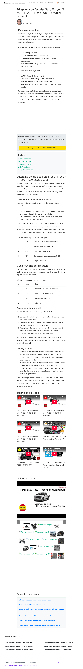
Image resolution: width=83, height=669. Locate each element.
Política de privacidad (25, 665)
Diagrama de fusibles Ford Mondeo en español (19, 649)
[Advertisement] (41, 122)
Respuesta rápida (24, 159)
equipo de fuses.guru (58, 662)
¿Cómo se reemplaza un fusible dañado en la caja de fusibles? (37, 620)
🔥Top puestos (60, 2)
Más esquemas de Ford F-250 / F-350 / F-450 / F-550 (42, 148)
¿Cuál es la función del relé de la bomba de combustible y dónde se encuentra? (41, 609)
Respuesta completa (25, 161)
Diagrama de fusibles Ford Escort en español (58, 646)
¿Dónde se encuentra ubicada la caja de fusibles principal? (36, 600)
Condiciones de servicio (11, 665)
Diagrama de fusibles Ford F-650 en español (57, 649)
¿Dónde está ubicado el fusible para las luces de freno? (35, 616)
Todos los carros (33, 2)
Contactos (51, 2)
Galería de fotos (24, 167)
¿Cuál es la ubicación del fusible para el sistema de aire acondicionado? (39, 625)
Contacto (35, 665)
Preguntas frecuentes (26, 170)
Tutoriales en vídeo (25, 164)
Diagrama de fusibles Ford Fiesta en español (19, 646)
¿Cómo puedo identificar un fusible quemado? (32, 605)
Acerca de (43, 2)
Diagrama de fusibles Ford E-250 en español (18, 642)
